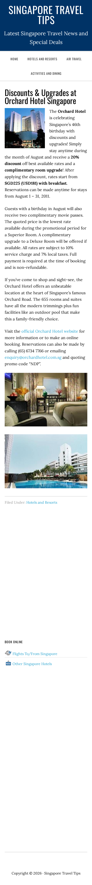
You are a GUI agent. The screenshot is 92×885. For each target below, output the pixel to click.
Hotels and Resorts (41, 502)
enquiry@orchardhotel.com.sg (33, 357)
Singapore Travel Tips (46, 14)
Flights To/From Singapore (35, 653)
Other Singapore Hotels (32, 664)
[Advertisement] (46, 564)
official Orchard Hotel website (49, 331)
